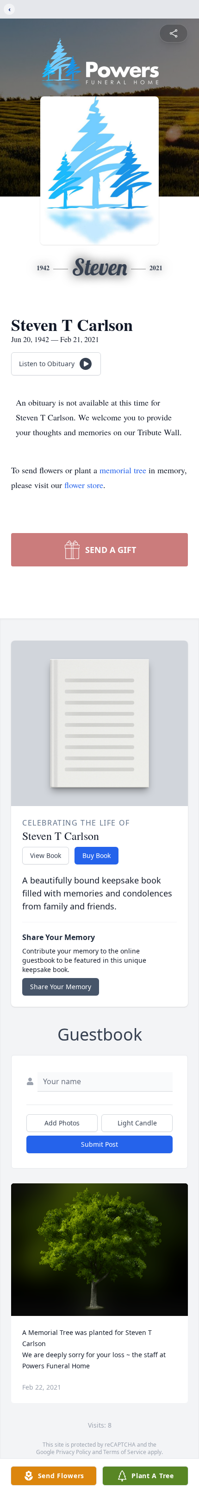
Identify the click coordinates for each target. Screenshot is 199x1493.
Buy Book (96, 855)
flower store (83, 484)
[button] (99, 1249)
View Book (45, 855)
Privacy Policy (73, 1452)
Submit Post (99, 1144)
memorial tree (123, 470)
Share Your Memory (60, 986)
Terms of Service (124, 1452)
